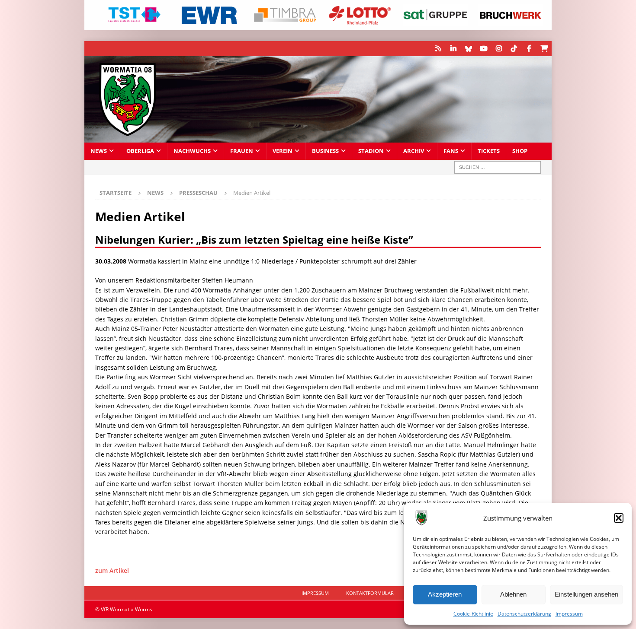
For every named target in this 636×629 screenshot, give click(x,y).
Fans (450, 151)
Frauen (241, 151)
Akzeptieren (445, 594)
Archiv (413, 151)
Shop (519, 151)
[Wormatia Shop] (544, 48)
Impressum (569, 613)
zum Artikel (112, 570)
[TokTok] (513, 48)
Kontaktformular (370, 593)
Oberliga (140, 151)
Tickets (489, 151)
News (98, 151)
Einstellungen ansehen (586, 594)
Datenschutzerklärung (524, 613)
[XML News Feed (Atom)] (438, 48)
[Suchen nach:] (497, 167)
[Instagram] (498, 48)
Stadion (371, 151)
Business (325, 151)
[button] (618, 518)
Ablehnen (513, 594)
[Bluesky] (468, 48)
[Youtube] (483, 48)
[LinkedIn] (453, 48)
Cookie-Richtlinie (473, 613)
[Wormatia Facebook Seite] (528, 48)
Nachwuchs (192, 151)
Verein (282, 151)
